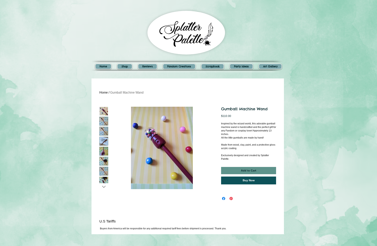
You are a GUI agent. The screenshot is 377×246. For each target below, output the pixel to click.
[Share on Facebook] (223, 198)
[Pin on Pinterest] (231, 198)
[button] (124, 66)
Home (103, 92)
